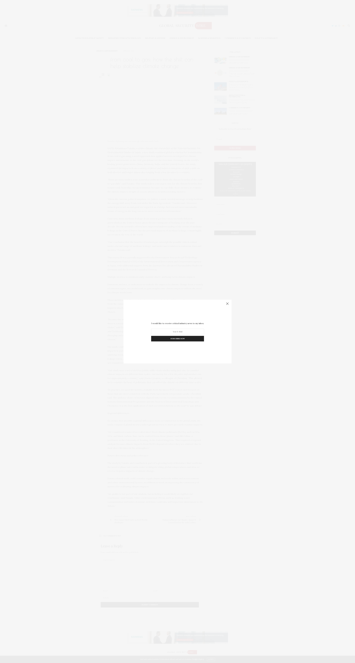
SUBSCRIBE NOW (177, 339)
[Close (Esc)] (227, 304)
